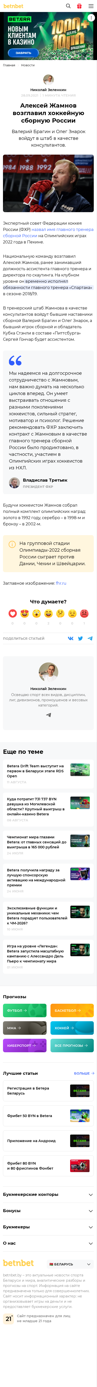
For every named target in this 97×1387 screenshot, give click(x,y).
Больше (82, 1073)
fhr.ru (61, 583)
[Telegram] (90, 638)
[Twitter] (80, 638)
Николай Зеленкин (48, 90)
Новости (28, 65)
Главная (9, 65)
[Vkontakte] (70, 638)
